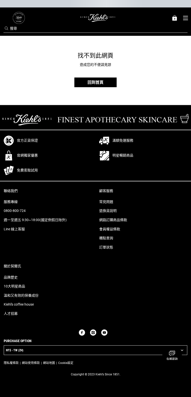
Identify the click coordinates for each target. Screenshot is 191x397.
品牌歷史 (11, 277)
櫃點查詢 (106, 238)
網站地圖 (49, 363)
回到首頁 (95, 82)
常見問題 (106, 202)
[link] (18, 17)
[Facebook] (82, 332)
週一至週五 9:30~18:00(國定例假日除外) (35, 220)
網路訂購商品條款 (113, 220)
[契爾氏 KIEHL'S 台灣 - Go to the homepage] (97, 18)
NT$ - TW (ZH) (14, 350)
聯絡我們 (11, 191)
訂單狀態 (106, 247)
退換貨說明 (108, 211)
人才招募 (11, 314)
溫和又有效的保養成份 (21, 295)
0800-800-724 (15, 211)
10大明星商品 (14, 286)
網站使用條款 (31, 363)
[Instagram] (93, 332)
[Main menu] (185, 18)
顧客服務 (106, 191)
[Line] (112, 332)
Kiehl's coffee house (19, 304)
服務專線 (11, 202)
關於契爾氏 (12, 266)
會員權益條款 (109, 229)
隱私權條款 (11, 363)
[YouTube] (104, 332)
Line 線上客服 (14, 229)
